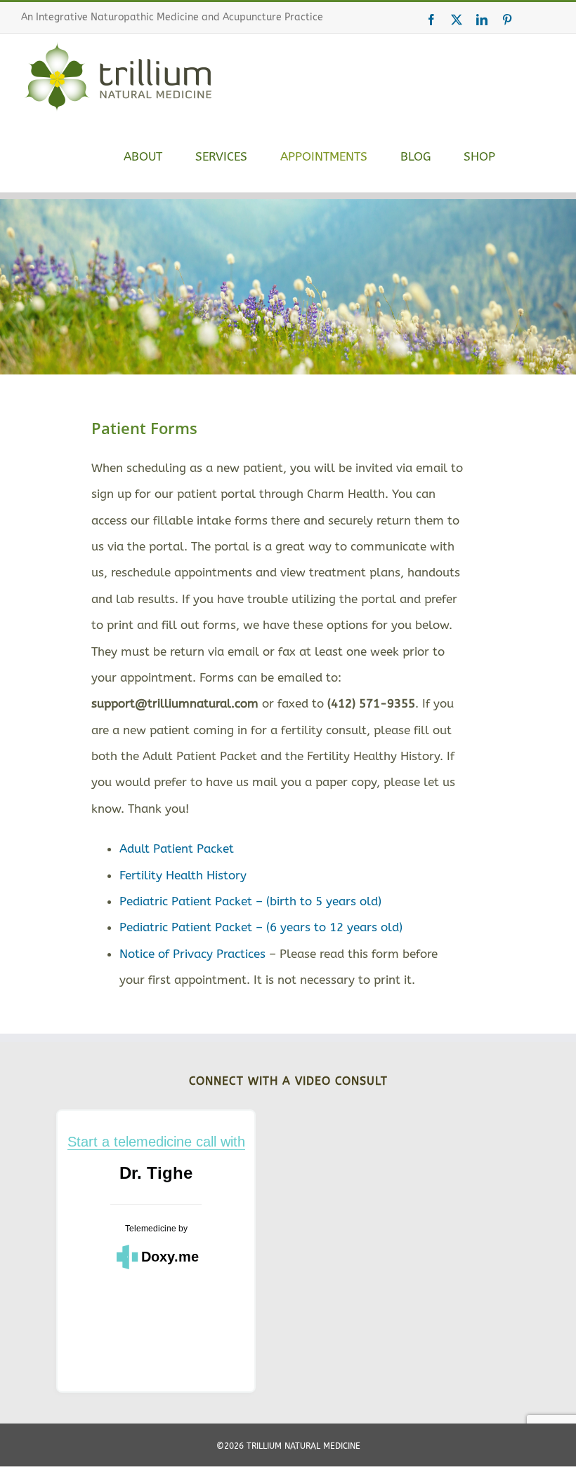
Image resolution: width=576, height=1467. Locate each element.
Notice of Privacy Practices (192, 954)
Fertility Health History (183, 875)
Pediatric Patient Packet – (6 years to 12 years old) (260, 927)
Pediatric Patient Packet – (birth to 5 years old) (250, 901)
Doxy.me (170, 1256)
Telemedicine (150, 1228)
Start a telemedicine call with (156, 1141)
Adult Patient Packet (176, 848)
